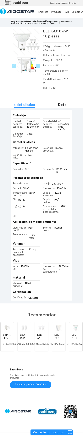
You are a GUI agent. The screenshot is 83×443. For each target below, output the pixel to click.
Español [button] (72, 3)
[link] (21, 23)
